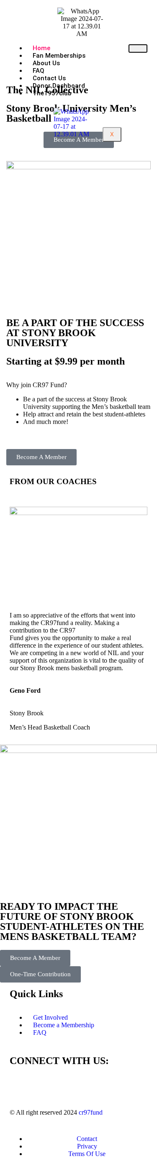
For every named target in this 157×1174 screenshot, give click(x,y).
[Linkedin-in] (65, 1084)
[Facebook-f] (20, 1084)
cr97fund (91, 1112)
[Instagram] (42, 1084)
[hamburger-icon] (138, 48)
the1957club (52, 93)
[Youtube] (87, 1084)
